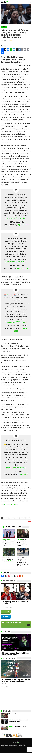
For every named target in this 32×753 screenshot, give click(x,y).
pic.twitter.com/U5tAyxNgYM (16, 322)
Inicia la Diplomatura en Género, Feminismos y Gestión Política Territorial (15, 654)
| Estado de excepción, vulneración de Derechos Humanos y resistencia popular (18, 720)
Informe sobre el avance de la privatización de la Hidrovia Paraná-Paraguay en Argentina (15, 680)
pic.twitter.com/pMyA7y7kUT (16, 218)
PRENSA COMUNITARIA (10, 505)
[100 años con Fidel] (4, 715)
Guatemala (4, 26)
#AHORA (10, 295)
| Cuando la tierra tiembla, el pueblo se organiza (17, 727)
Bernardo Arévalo (8, 518)
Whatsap (7, 611)
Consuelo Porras (15, 518)
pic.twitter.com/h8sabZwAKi (16, 468)
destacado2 (22, 518)
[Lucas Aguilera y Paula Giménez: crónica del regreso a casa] (16, 591)
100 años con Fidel (12, 713)
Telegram (7, 616)
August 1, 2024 (22, 225)
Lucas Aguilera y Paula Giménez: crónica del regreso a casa (14, 602)
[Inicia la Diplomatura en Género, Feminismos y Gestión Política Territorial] (16, 642)
